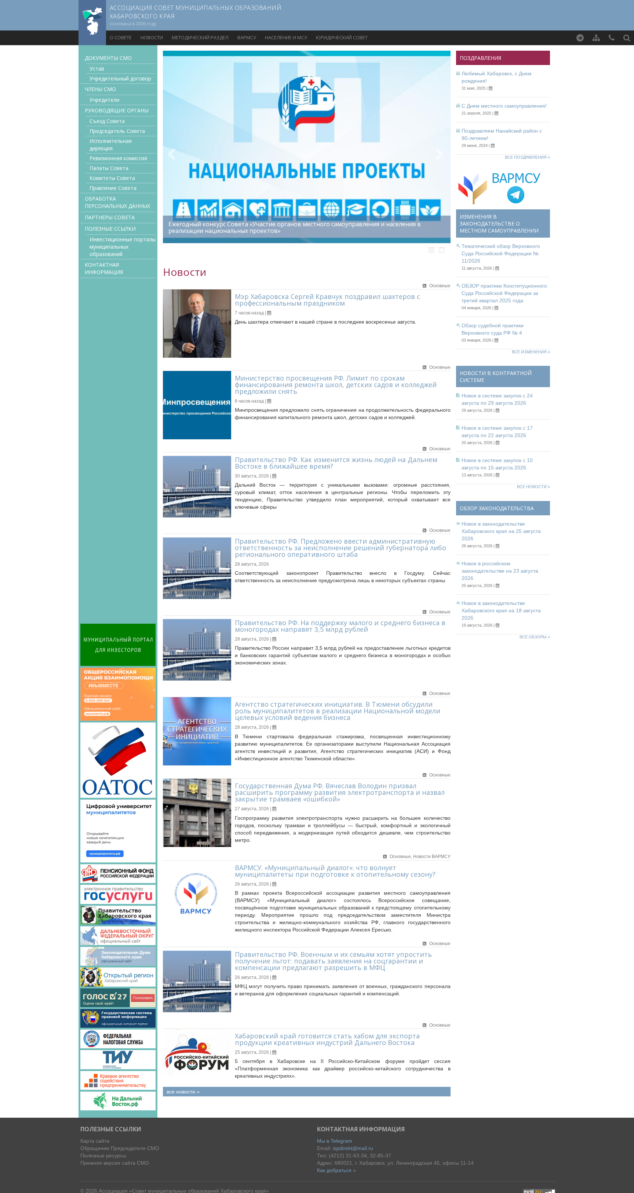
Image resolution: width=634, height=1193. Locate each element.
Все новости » (533, 486)
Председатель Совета (117, 130)
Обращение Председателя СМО (119, 1148)
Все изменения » (531, 352)
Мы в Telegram (334, 1141)
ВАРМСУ (246, 37)
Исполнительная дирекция (111, 144)
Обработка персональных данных (117, 202)
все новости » (183, 1092)
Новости (152, 37)
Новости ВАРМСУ (432, 856)
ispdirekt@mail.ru (353, 1148)
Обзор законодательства (497, 508)
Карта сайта (94, 1141)
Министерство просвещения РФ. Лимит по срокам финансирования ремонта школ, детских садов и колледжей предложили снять (336, 385)
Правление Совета (113, 187)
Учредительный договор (120, 78)
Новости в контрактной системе (496, 376)
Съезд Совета (107, 121)
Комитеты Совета (112, 177)
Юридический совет (342, 37)
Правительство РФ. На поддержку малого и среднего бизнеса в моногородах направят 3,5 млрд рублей (340, 626)
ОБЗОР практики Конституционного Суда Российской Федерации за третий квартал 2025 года (504, 293)
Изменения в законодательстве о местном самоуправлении (499, 223)
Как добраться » (336, 1170)
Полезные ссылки (110, 228)
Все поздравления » (527, 157)
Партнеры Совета (110, 217)
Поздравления (480, 57)
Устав (97, 68)
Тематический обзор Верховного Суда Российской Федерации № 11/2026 (501, 253)
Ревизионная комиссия (118, 158)
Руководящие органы (117, 110)
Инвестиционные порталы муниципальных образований (123, 246)
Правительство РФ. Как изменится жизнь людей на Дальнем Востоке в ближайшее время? (336, 463)
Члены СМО (100, 89)
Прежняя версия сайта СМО (114, 1163)
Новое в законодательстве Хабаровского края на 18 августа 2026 (501, 610)
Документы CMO (108, 57)
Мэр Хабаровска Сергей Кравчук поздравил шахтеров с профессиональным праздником (327, 299)
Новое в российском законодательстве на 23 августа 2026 (500, 571)
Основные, (401, 856)
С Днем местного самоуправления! (504, 106)
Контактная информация (104, 268)
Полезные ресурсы (103, 1155)
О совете (121, 37)
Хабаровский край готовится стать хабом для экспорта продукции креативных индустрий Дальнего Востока (327, 1039)
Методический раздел (200, 37)
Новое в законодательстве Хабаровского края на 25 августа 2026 (501, 531)
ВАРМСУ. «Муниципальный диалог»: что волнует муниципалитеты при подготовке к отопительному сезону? (335, 871)
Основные (440, 285)
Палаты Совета (109, 168)
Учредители (104, 99)
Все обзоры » (535, 637)
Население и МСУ (286, 37)
